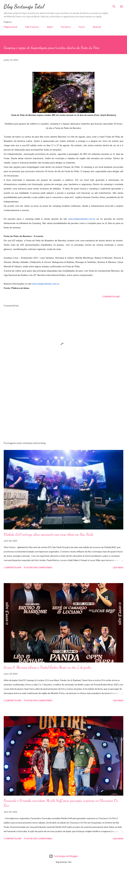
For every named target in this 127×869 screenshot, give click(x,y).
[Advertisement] (63, 410)
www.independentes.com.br (81, 219)
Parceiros (66, 26)
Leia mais (118, 567)
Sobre (50, 26)
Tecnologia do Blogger (65, 856)
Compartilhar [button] (111, 296)
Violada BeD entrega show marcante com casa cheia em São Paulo (48, 534)
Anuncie (97, 26)
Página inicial (10, 26)
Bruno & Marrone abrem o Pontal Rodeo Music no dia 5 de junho (47, 667)
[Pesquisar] (114, 5)
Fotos (82, 26)
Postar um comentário (38, 567)
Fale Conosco (32, 26)
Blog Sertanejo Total (24, 6)
